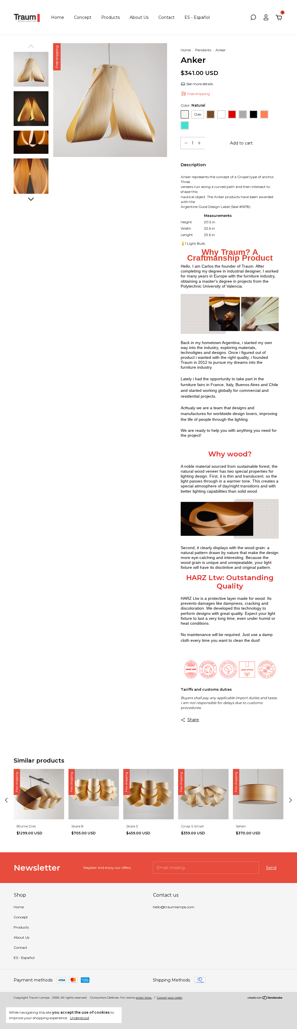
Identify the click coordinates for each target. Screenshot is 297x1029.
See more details (199, 84)
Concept (82, 17)
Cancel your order (169, 997)
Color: (193, 105)
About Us (139, 17)
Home (57, 17)
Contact (166, 17)
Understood (79, 1018)
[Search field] (253, 18)
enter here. (144, 997)
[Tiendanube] (265, 998)
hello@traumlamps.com (173, 907)
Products (110, 17)
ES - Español (197, 17)
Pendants (203, 50)
